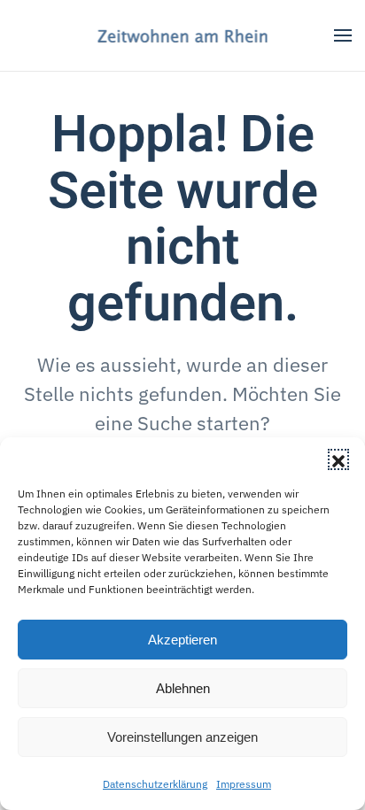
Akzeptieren (182, 639)
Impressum (243, 784)
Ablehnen (183, 688)
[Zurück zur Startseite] (183, 35)
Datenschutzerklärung (155, 784)
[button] (338, 459)
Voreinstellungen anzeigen (182, 736)
